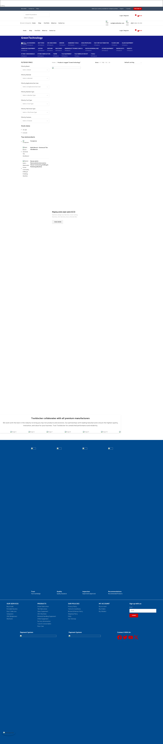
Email (131, 607)
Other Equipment (42, 619)
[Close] (2, 2)
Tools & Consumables (44, 624)
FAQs (69, 616)
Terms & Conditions (74, 609)
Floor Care (40, 626)
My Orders (102, 609)
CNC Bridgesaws (12, 616)
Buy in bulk (10, 606)
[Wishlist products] (131, 16)
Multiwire (10, 619)
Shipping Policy (73, 614)
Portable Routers (12, 609)
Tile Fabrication (42, 609)
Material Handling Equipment (46, 616)
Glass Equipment (42, 611)
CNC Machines (42, 614)
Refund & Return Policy (75, 611)
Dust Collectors (12, 611)
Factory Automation (44, 621)
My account (103, 606)
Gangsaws (10, 614)
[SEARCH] (47, 16)
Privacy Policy (72, 606)
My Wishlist (102, 611)
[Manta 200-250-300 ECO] (66, 138)
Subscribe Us (137, 9)
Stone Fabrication (43, 606)
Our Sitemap (72, 619)
